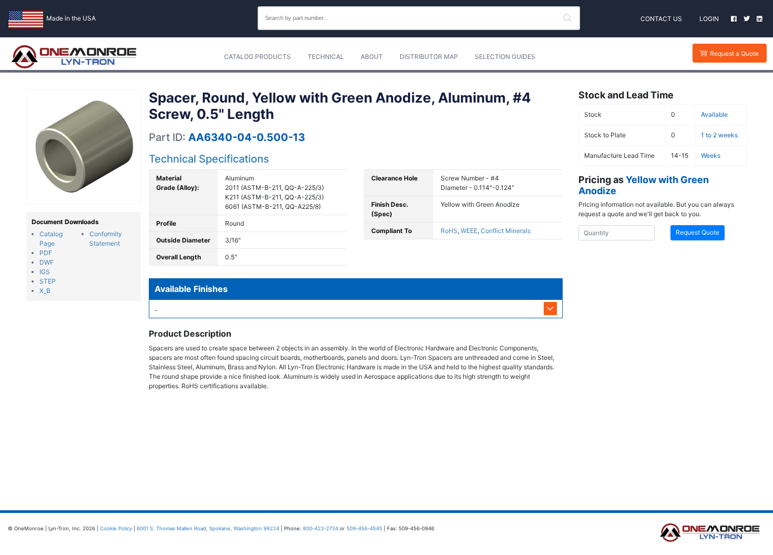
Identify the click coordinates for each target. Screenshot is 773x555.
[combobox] (419, 18)
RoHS (449, 231)
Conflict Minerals (506, 231)
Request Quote (697, 232)
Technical (326, 56)
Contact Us (661, 19)
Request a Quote (734, 53)
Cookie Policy (116, 528)
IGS (44, 272)
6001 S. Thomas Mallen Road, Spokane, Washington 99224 (208, 528)
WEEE (469, 231)
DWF (46, 262)
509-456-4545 (364, 528)
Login (709, 19)
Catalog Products (257, 56)
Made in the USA (71, 18)
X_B (44, 291)
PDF (45, 253)
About (372, 56)
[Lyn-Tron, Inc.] (74, 57)
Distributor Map (429, 56)
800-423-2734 (320, 528)
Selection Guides (505, 56)
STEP (47, 281)
